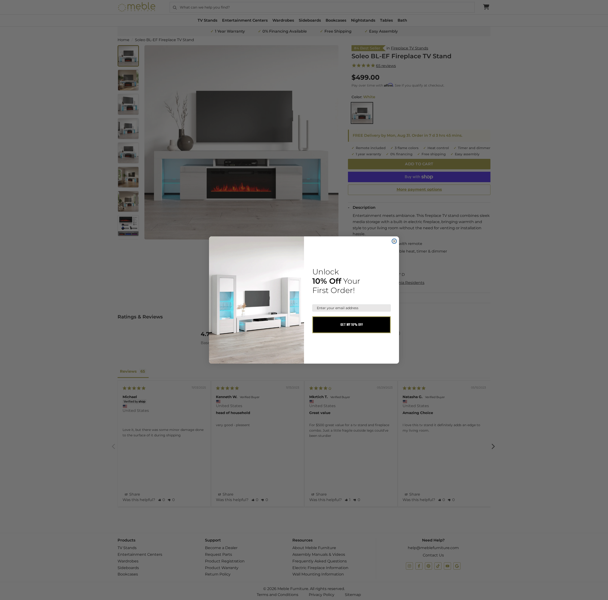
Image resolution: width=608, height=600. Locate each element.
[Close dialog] (394, 241)
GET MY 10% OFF (351, 324)
